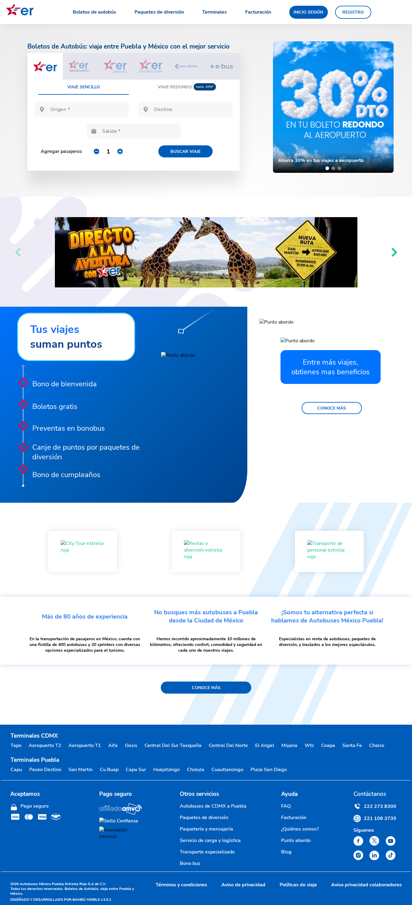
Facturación (258, 12)
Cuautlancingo (227, 769)
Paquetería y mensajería (206, 829)
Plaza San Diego (269, 769)
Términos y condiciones (181, 884)
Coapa (328, 745)
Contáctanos (369, 794)
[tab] (45, 66)
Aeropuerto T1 (84, 745)
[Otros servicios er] (82, 551)
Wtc (309, 745)
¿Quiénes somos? (300, 829)
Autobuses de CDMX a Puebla (213, 806)
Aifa (113, 745)
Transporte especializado (207, 852)
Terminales (214, 12)
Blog (286, 852)
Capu (16, 769)
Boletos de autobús (94, 12)
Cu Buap (109, 769)
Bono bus (190, 863)
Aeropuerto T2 (45, 745)
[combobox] (87, 111)
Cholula (195, 769)
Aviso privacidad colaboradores (366, 884)
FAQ (286, 806)
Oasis (131, 745)
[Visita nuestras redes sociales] (358, 841)
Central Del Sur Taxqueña (172, 745)
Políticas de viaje (298, 884)
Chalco (376, 745)
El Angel (264, 745)
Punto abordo (296, 840)
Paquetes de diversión (159, 12)
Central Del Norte (228, 745)
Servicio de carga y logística (210, 840)
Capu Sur (136, 769)
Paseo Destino (45, 769)
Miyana (289, 745)
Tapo (16, 745)
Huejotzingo (166, 769)
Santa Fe (352, 745)
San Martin (80, 769)
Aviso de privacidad (243, 884)
